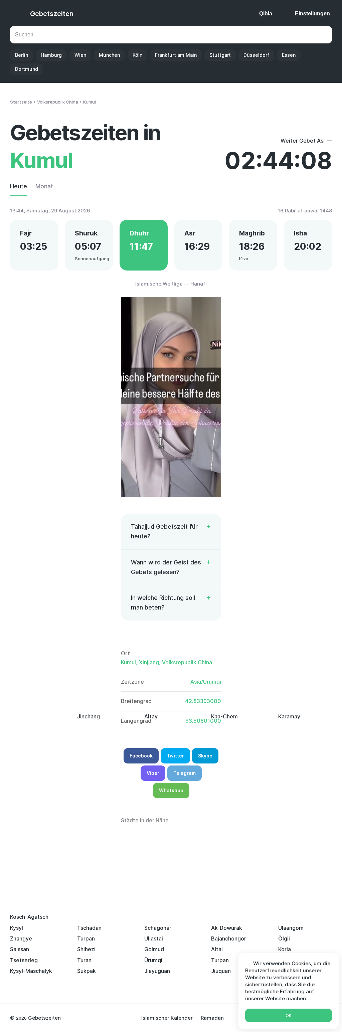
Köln (137, 55)
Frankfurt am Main (176, 55)
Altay (151, 716)
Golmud (154, 949)
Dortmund (26, 69)
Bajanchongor (228, 938)
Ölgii (284, 938)
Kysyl (16, 927)
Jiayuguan (157, 971)
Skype (205, 755)
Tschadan (89, 927)
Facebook (141, 755)
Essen (289, 55)
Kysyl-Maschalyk (31, 971)
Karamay (289, 716)
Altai (217, 949)
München (109, 55)
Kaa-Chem (224, 716)
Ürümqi (153, 960)
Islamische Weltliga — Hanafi (171, 284)
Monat (44, 186)
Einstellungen (312, 13)
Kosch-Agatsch (29, 916)
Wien (80, 55)
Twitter (175, 755)
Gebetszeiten (51, 14)
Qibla (265, 13)
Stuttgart (220, 55)
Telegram (184, 773)
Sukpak (86, 971)
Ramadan (212, 1018)
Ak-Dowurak (226, 927)
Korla (284, 949)
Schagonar (157, 927)
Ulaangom (291, 927)
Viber (153, 773)
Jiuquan (221, 971)
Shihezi (86, 949)
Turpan (86, 938)
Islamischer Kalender (167, 1018)
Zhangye (21, 938)
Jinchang (88, 716)
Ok (289, 1015)
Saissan (19, 949)
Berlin (21, 55)
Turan (84, 960)
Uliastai (153, 938)
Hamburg (51, 55)
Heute (18, 186)
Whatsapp (171, 790)
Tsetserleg (24, 960)
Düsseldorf (256, 55)
